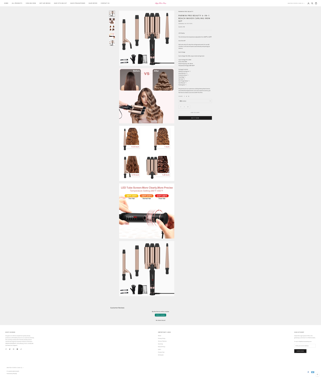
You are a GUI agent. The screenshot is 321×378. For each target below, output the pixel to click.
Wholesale (161, 355)
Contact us (105, 3)
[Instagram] (13, 349)
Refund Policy (161, 346)
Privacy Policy (161, 338)
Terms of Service (162, 341)
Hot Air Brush (45, 3)
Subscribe (300, 351)
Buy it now (195, 118)
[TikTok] (21, 349)
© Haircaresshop (13, 371)
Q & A (159, 349)
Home (6, 3)
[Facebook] (184, 96)
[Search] (312, 3)
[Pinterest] (188, 96)
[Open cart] (316, 3)
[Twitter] (186, 96)
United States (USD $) (295, 3)
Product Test (161, 352)
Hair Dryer (93, 3)
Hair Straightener (77, 3)
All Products (17, 3)
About (159, 335)
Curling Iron (31, 3)
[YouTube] (17, 349)
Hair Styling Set (60, 3)
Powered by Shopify (12, 373)
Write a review (160, 315)
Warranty (160, 344)
